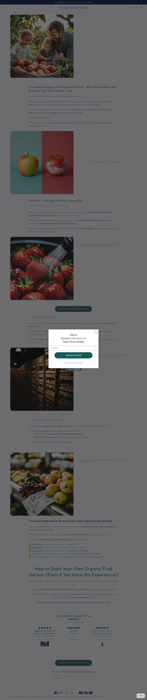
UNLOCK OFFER (73, 355)
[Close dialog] (96, 331)
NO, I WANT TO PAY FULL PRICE (73, 363)
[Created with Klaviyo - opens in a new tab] (74, 369)
